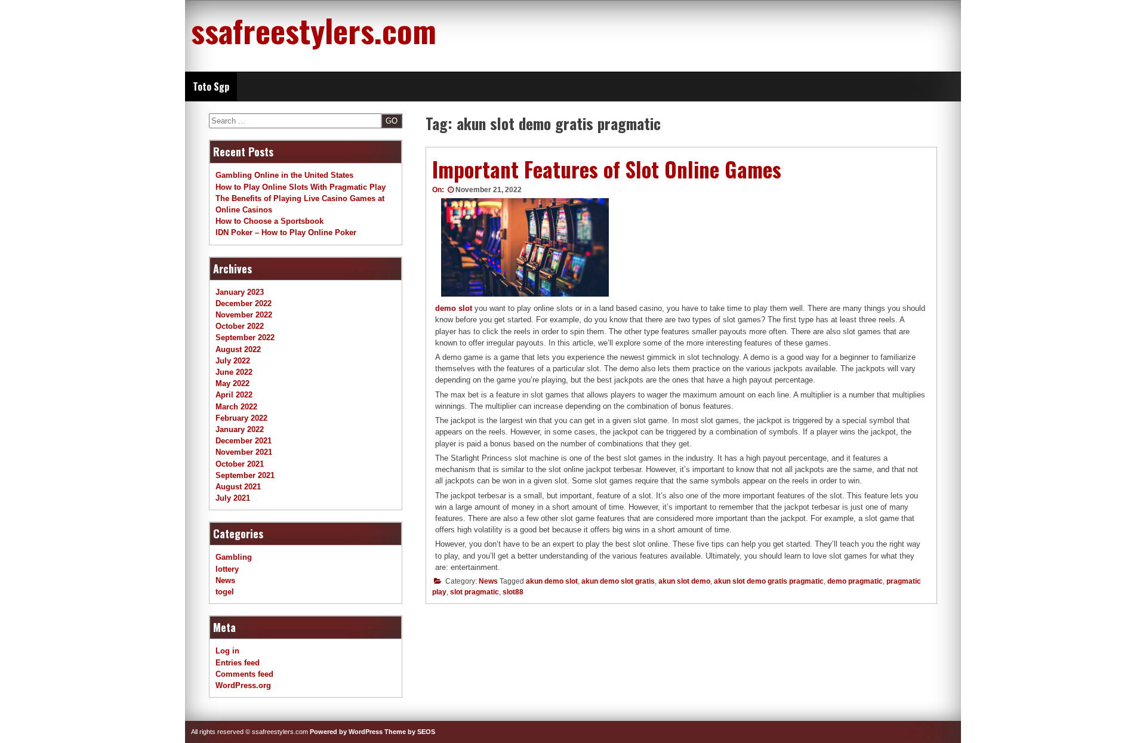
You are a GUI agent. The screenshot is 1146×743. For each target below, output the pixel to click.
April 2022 (233, 394)
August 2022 (238, 349)
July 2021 (232, 498)
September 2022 (245, 337)
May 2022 (232, 383)
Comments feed (244, 674)
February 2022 (241, 418)
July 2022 (232, 360)
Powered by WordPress (346, 731)
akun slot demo (684, 581)
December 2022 (243, 303)
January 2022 (239, 429)
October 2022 (239, 326)
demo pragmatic (855, 581)
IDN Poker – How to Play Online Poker (285, 232)
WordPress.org (243, 685)
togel (224, 591)
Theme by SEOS (409, 731)
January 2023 (239, 292)
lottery (227, 569)
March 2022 (236, 406)
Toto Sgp (211, 86)
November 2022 (243, 314)
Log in (227, 650)
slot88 (513, 592)
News (488, 581)
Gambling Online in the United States (284, 175)
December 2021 (243, 440)
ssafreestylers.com (313, 30)
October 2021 (239, 464)
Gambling (233, 557)
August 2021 (238, 486)
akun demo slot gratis (618, 581)
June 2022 (233, 372)
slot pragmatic (474, 592)
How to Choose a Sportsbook (269, 221)
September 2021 (245, 475)
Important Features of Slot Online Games (606, 168)
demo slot (453, 308)
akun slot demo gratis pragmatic (769, 581)
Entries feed (237, 662)
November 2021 (243, 452)
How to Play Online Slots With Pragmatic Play (300, 187)
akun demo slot (552, 581)
